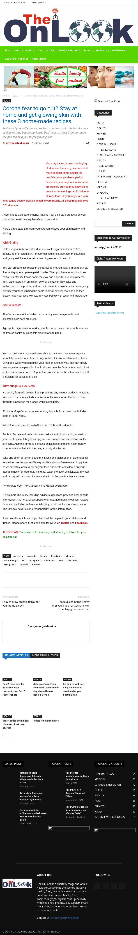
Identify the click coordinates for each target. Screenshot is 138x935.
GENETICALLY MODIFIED (111, 155)
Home (6, 95)
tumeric (36, 564)
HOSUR (101, 171)
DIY (24, 560)
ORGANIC (102, 192)
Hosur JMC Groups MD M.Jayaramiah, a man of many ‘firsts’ (77, 810)
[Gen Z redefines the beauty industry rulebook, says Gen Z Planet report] (16, 672)
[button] (133, 50)
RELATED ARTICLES (16, 655)
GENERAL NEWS (101, 50)
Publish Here (119, 50)
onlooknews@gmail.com (65, 917)
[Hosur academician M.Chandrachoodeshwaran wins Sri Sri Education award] (10, 814)
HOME (8, 50)
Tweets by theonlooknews (109, 312)
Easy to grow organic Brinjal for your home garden (21, 603)
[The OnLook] (69, 25)
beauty (43, 556)
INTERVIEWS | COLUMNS (112, 176)
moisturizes (49, 560)
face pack (34, 560)
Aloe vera (18, 556)
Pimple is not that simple (46, 720)
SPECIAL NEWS (38, 58)
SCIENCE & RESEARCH (69, 50)
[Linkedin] (125, 2)
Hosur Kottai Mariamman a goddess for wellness (77, 776)
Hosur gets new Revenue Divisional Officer (75, 793)
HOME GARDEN (106, 165)
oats (61, 560)
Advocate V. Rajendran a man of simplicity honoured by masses (31, 796)
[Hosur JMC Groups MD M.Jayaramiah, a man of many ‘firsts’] (56, 810)
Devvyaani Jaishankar (17, 142)
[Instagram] (120, 2)
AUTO (87, 50)
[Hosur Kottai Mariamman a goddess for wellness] (56, 777)
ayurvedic (31, 556)
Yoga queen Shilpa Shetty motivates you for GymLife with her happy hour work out (70, 605)
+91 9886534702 (38, 2)
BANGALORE (108, 149)
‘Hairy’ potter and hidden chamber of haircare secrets (16, 724)
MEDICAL (51, 50)
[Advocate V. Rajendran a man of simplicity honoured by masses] (10, 797)
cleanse (70, 556)
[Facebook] (114, 2)
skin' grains (10, 564)
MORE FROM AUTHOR (45, 655)
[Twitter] (131, 2)
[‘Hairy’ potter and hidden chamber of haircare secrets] (16, 709)
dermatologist (11, 560)
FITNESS (102, 133)
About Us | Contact (16, 58)
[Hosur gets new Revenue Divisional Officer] (56, 794)
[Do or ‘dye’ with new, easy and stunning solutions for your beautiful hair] (76, 672)
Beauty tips (56, 556)
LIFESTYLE (103, 182)
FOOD (40, 50)
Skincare (24, 564)
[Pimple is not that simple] (46, 709)
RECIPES (102, 203)
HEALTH (30, 50)
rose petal (72, 560)
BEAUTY (19, 50)
